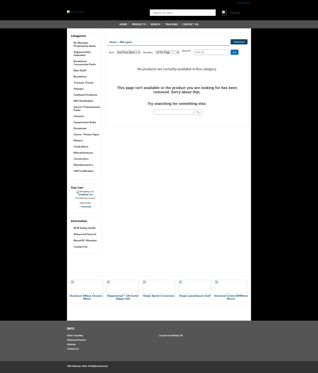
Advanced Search (85, 234)
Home (113, 42)
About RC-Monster (85, 240)
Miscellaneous (83, 152)
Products (139, 24)
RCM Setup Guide (85, 227)
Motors (78, 140)
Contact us (190, 24)
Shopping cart (85, 194)
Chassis (79, 116)
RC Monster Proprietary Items (85, 44)
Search (155, 24)
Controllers (81, 146)
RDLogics (126, 42)
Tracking (171, 24)
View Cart (235, 12)
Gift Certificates (83, 170)
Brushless (80, 76)
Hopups (79, 88)
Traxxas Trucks (83, 82)
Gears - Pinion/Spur (86, 134)
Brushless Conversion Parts (85, 63)
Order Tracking (75, 335)
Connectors (81, 158)
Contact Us (80, 246)
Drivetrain (80, 128)
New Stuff (80, 70)
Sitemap (71, 344)
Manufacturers (83, 164)
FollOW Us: (244, 3)
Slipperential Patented (82, 53)
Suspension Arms (85, 122)
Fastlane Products (85, 94)
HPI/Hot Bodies (83, 100)
